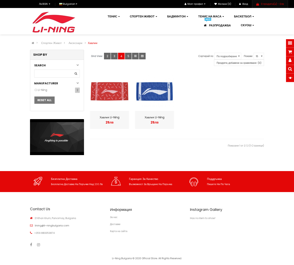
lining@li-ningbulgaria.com (52, 225)
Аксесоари (75, 43)
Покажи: (248, 56)
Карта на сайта (118, 231)
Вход (245, 4)
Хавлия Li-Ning (109, 117)
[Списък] (135, 56)
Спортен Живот (51, 43)
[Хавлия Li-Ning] (109, 91)
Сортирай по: (206, 56)
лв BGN (44, 4)
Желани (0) (224, 4)
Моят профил (195, 4)
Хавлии (92, 43)
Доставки (115, 224)
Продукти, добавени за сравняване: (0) (239, 63)
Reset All (44, 100)
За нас (113, 217)
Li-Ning (42, 90)
